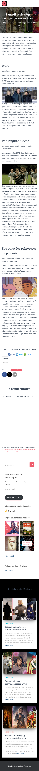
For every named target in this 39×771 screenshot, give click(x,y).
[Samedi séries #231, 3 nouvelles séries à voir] (19, 717)
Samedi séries (16, 370)
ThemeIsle (27, 766)
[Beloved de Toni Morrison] (12, 543)
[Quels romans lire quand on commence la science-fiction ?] (27, 543)
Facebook (9, 556)
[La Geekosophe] (5, 3)
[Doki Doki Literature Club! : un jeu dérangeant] (12, 528)
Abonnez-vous (14, 497)
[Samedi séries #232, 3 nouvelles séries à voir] (19, 663)
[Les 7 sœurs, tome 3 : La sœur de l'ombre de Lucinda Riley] (27, 528)
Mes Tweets (9, 570)
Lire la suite (9, 645)
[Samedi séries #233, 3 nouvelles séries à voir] (19, 609)
